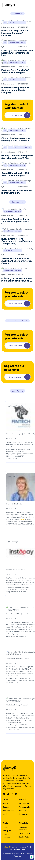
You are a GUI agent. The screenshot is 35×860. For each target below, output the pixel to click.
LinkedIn (6, 834)
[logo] (8, 4)
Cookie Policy (24, 837)
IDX (5, 23)
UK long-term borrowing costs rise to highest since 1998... (17, 156)
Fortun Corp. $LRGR (13, 614)
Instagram (7, 831)
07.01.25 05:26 (23, 66)
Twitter (6, 827)
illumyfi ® (7, 847)
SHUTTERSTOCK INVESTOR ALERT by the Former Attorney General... (16, 261)
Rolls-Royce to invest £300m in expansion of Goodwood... (16, 279)
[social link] (4, 794)
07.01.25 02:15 (22, 169)
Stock (11, 148)
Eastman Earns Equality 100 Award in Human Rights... (15, 71)
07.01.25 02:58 (22, 152)
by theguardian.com (8, 152)
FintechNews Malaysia (14, 434)
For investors (24, 803)
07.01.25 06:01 (23, 47)
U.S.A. (5, 814)
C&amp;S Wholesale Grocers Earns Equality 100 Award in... (16, 139)
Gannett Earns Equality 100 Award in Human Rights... (15, 174)
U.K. (4, 818)
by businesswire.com (8, 27)
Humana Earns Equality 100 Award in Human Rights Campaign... (15, 90)
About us (22, 810)
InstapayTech (11, 569)
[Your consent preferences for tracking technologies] (32, 857)
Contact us (23, 814)
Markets (6, 803)
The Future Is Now (12, 658)
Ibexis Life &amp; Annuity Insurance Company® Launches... (14, 33)
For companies (25, 807)
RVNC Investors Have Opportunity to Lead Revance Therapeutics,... (16, 241)
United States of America (17, 23)
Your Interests (8, 810)
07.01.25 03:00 (23, 134)
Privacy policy (24, 833)
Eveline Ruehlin (11, 504)
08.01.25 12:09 (23, 255)
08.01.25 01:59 (22, 215)
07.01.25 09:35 (23, 27)
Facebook (7, 838)
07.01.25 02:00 (23, 187)
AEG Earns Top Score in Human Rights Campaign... (16, 191)
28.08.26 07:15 (11, 439)
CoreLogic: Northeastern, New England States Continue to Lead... (17, 52)
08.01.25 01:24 (23, 235)
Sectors (6, 807)
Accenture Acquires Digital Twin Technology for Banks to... (15, 221)
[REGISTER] (27, 115)
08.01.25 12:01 (22, 274)
